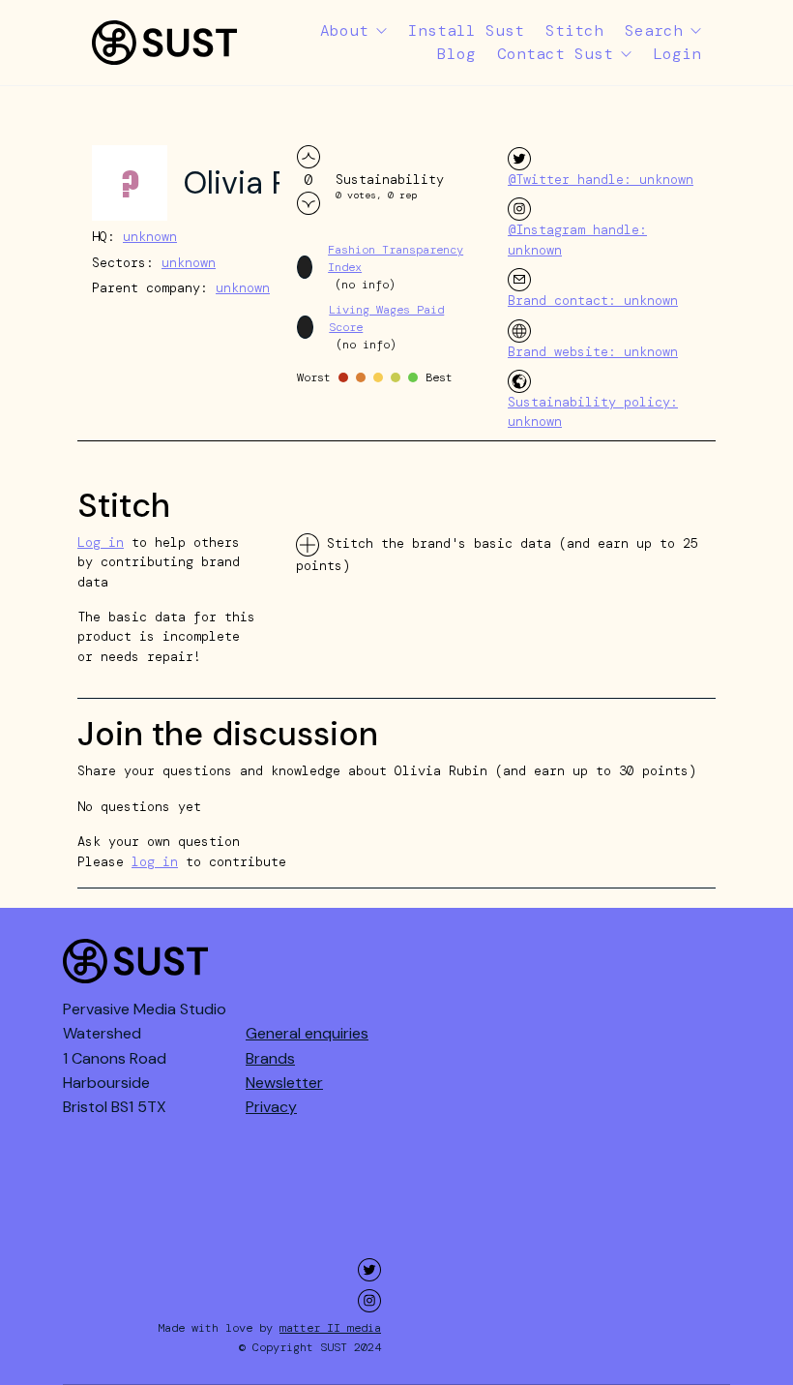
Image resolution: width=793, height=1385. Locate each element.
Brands (270, 1058)
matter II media (330, 1328)
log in (155, 862)
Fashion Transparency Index (395, 258)
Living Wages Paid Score (386, 318)
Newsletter (284, 1082)
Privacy (271, 1107)
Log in (100, 542)
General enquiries (307, 1033)
